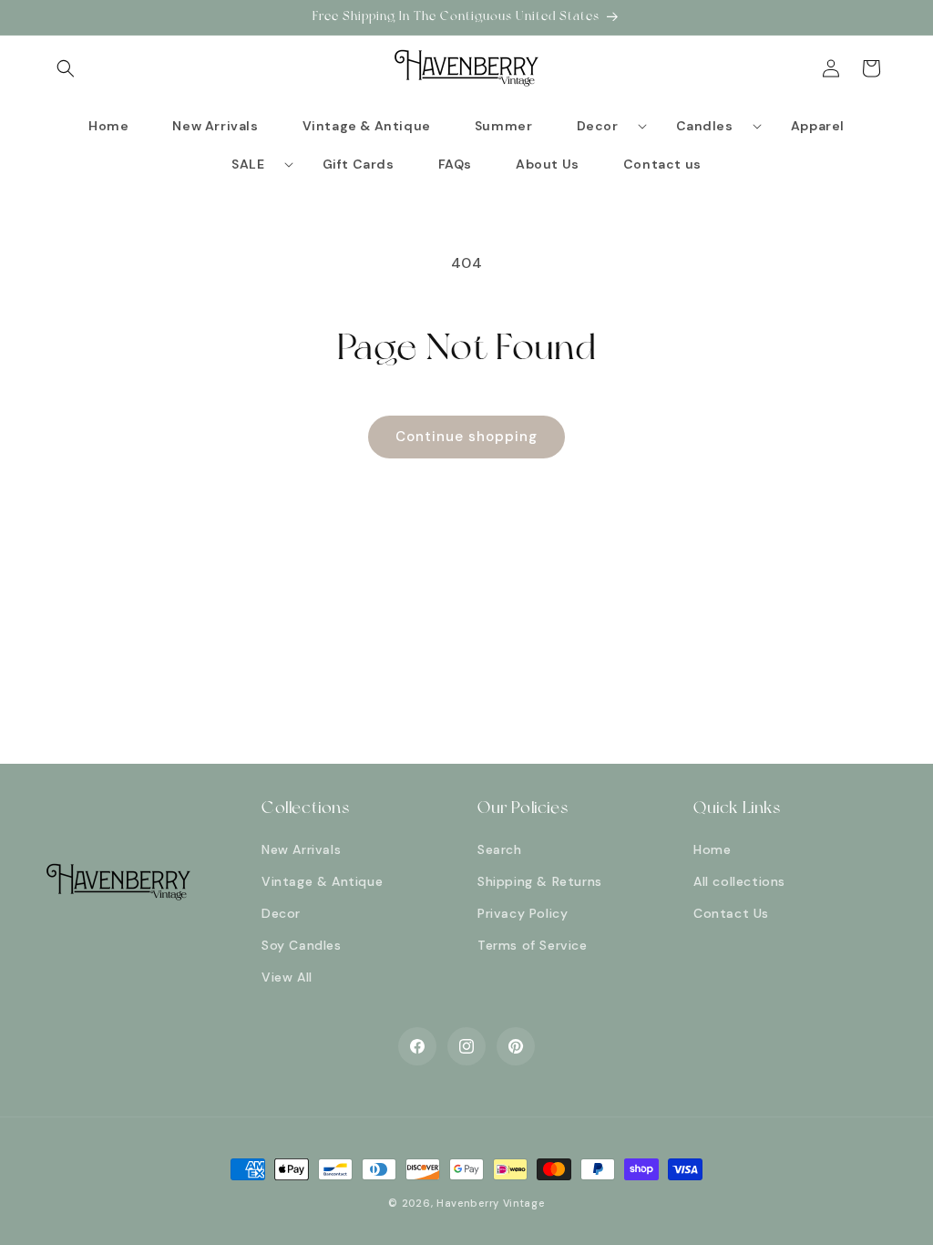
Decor (281, 913)
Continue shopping (466, 436)
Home (712, 849)
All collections (739, 881)
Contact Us (731, 913)
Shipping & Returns (539, 881)
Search (499, 849)
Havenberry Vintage (490, 1203)
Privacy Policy (522, 913)
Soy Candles (301, 945)
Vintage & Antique (322, 881)
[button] (66, 68)
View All (287, 977)
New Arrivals (301, 849)
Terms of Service (532, 945)
